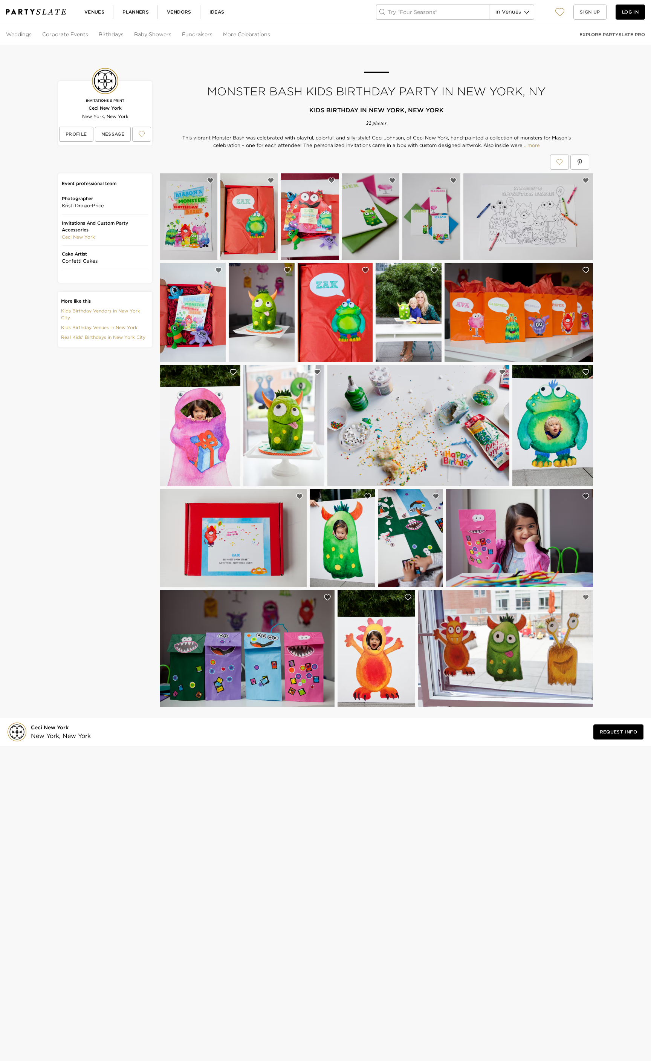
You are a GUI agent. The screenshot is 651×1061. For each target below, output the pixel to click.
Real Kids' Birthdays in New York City (103, 337)
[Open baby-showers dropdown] (172, 34)
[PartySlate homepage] (36, 12)
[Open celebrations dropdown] (271, 34)
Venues (94, 12)
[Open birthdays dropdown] (124, 34)
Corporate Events (65, 34)
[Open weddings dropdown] (32, 34)
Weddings (19, 34)
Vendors (179, 12)
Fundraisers (197, 34)
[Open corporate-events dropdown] (89, 34)
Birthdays (111, 34)
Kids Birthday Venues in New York (99, 327)
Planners (135, 12)
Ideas (217, 12)
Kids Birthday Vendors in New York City (100, 314)
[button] (559, 12)
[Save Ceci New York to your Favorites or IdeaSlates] (141, 134)
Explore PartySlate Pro (612, 34)
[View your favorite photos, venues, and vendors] (559, 12)
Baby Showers (152, 34)
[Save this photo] (210, 180)
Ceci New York (105, 108)
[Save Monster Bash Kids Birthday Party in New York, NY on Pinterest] (579, 162)
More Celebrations (246, 34)
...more (531, 145)
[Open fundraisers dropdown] (213, 34)
